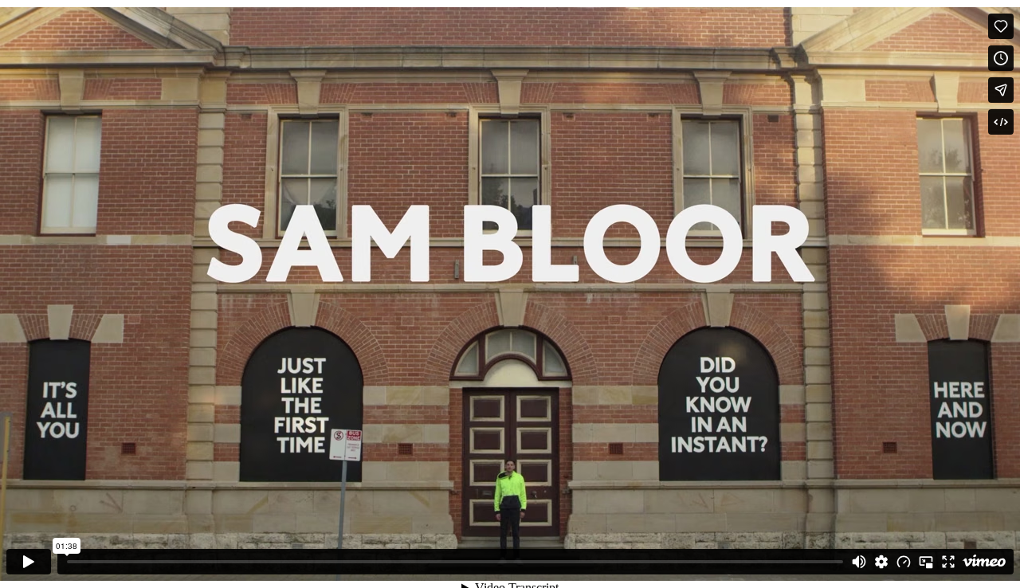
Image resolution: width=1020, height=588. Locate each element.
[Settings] (881, 561)
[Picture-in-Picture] (926, 561)
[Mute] (859, 561)
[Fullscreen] (948, 561)
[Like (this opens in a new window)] (1001, 26)
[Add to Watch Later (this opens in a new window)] (1001, 58)
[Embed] (1001, 122)
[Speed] (903, 561)
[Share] (1001, 90)
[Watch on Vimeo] (984, 561)
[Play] (28, 561)
